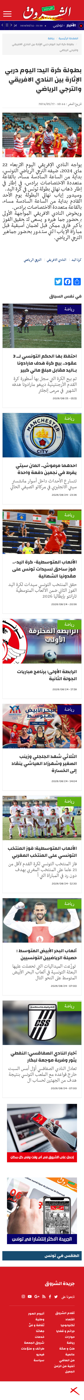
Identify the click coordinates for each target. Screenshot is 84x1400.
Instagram (23, 1296)
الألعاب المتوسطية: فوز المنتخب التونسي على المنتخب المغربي (42, 852)
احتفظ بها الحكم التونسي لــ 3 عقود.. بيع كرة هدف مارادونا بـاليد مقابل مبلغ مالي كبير (45, 363)
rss (43, 1296)
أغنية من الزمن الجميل (64, 1369)
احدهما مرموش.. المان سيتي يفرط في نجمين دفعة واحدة (46, 469)
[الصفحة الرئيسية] (47, 10)
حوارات (70, 1337)
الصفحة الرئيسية (68, 38)
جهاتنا (40, 1331)
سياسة (39, 1360)
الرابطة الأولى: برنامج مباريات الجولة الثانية (47, 675)
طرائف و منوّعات (32, 1348)
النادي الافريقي (56, 260)
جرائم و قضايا (65, 1331)
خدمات (39, 1337)
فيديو (40, 1354)
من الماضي (67, 1360)
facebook (50, 1296)
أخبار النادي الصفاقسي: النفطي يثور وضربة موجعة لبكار (43, 1056)
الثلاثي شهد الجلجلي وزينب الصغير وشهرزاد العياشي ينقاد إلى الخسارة (44, 763)
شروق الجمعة (34, 1343)
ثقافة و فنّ (36, 1325)
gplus (36, 1296)
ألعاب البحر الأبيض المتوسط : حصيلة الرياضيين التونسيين (46, 954)
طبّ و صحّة (67, 1348)
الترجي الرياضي (33, 260)
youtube (29, 1296)
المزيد (7, 14)
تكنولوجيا (68, 1325)
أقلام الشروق (65, 1313)
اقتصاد (70, 1319)
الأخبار (71, 25)
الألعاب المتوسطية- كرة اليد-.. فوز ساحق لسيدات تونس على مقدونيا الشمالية (44, 569)
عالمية (70, 1354)
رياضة (51, 38)
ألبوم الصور (36, 1313)
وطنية (39, 1319)
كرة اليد (76, 260)
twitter (56, 1296)
